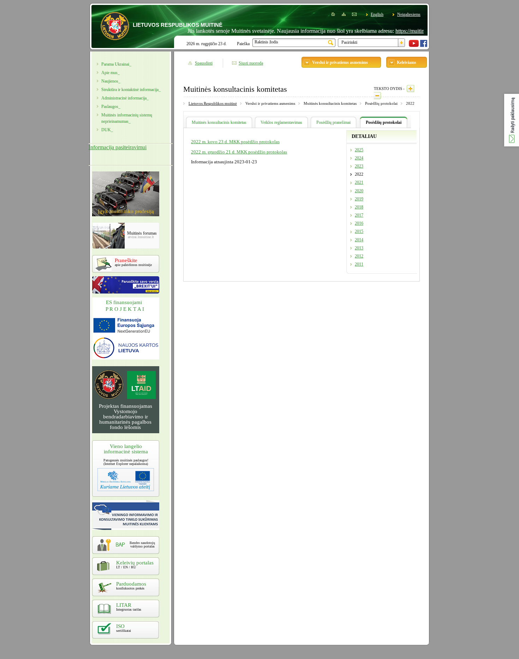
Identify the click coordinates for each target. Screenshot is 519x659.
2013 (359, 248)
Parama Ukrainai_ (116, 64)
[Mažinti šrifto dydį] (377, 95)
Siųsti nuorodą (251, 63)
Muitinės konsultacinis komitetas (219, 122)
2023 (359, 166)
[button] (511, 120)
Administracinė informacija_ (125, 98)
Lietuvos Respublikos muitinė (213, 103)
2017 (359, 215)
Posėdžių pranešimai (333, 122)
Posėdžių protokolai (383, 122)
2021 (359, 182)
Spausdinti (204, 63)
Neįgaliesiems (408, 14)
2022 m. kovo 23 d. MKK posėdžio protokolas (235, 141)
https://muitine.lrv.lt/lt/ (408, 31)
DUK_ (107, 129)
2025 (359, 149)
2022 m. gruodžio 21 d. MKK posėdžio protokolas (239, 152)
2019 (359, 199)
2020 (359, 190)
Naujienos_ (110, 81)
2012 (359, 256)
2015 (359, 231)
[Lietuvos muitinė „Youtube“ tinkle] (414, 45)
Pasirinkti (349, 42)
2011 (359, 264)
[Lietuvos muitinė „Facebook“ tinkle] (423, 45)
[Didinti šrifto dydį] (410, 88)
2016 (359, 223)
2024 (359, 158)
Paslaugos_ (110, 106)
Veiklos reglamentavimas (281, 122)
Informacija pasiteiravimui (118, 147)
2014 (359, 239)
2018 (359, 207)
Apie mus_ (110, 72)
